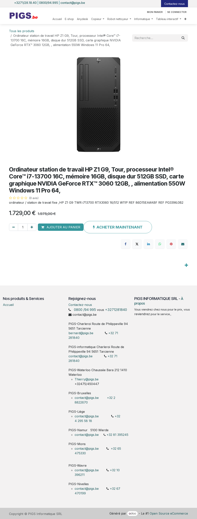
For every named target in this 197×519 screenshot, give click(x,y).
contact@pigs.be (72, 3)
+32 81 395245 (117, 435)
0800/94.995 (48, 3)
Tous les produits (21, 31)
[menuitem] (57, 19)
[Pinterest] (171, 244)
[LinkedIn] (148, 244)
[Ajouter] (31, 227)
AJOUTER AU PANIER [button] (63, 227)
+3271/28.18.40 (25, 3)
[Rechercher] (183, 38)
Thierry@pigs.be (86, 379)
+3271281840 (116, 310)
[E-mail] (182, 244)
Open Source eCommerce (169, 513)
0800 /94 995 (85, 310)
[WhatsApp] (159, 244)
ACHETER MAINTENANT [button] (119, 227)
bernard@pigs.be (80, 333)
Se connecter (176, 12)
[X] (137, 244)
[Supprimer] (13, 227)
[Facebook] (125, 244)
